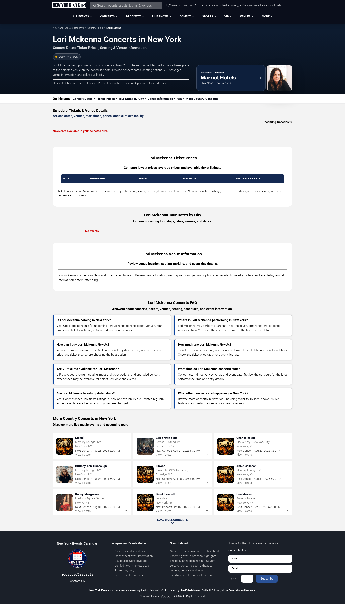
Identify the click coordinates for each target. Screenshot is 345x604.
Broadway (133, 16)
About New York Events (77, 574)
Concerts (107, 16)
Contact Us (77, 581)
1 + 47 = (233, 578)
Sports (207, 16)
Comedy (185, 16)
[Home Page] (69, 5)
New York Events (62, 28)
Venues (245, 16)
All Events (81, 16)
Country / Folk (95, 28)
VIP (226, 16)
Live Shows (160, 16)
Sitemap (166, 596)
